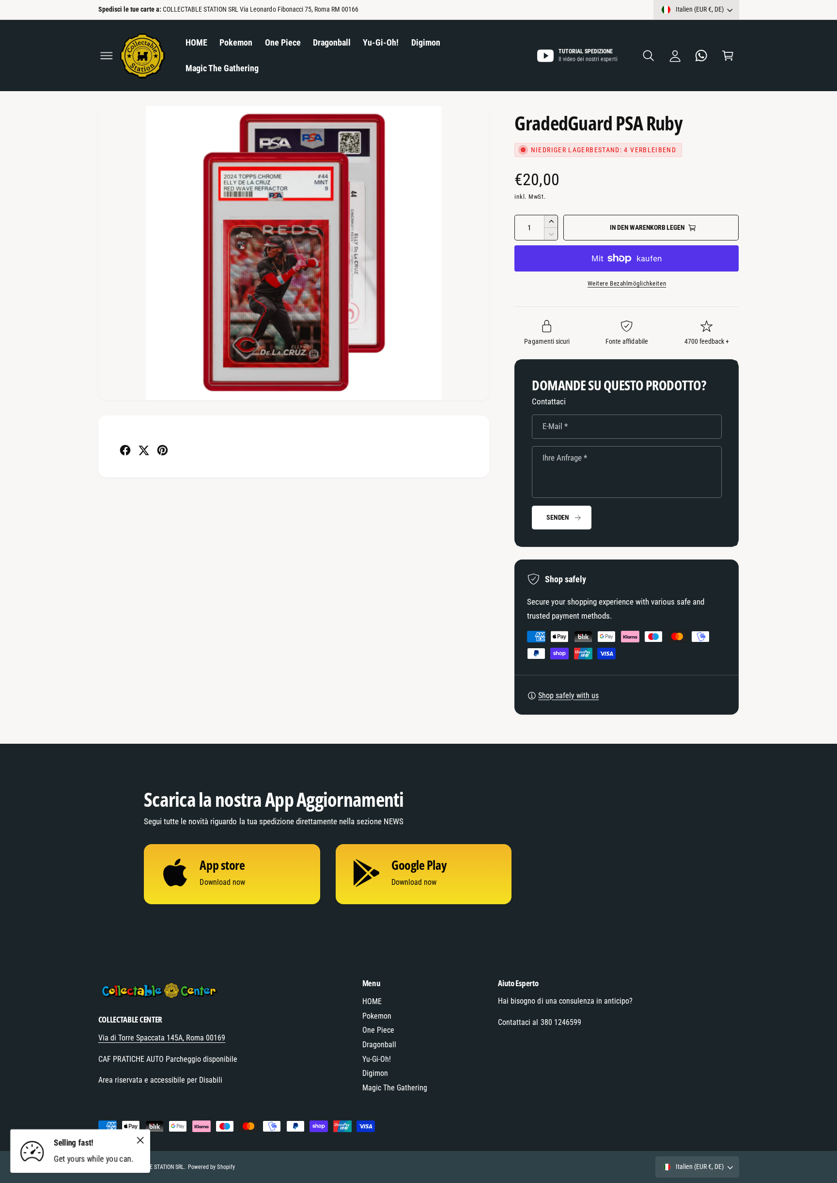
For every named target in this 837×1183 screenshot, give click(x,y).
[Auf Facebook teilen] (125, 450)
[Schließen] (140, 1140)
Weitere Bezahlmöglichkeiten (627, 283)
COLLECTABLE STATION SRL (151, 1167)
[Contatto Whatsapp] (701, 55)
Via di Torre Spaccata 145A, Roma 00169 (162, 1037)
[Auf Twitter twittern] (143, 450)
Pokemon (376, 1016)
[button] (106, 55)
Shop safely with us (568, 695)
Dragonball (379, 1044)
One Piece (378, 1030)
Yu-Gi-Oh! (376, 1059)
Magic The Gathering (394, 1087)
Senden (557, 517)
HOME (372, 1001)
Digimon (375, 1073)
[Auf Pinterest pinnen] (162, 450)
